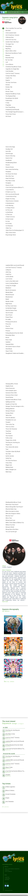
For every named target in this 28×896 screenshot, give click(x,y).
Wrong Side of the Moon (12, 529)
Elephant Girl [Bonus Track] (13, 93)
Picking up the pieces (11, 321)
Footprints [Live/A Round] (12, 109)
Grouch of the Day (10, 155)
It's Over (8, 221)
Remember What (10, 335)
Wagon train (9, 465)
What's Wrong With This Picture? (14, 506)
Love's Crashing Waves (12, 283)
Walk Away (8, 471)
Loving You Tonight (11, 285)
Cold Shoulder (9, 71)
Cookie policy (7, 878)
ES (23, 9)
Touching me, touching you (13, 442)
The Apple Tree (10, 44)
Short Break (9, 348)
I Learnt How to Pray (11, 196)
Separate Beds (10, 344)
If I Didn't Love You (10, 192)
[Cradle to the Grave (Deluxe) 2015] (14, 645)
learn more (5, 601)
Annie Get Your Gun (11, 39)
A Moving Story (10, 37)
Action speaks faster (11, 32)
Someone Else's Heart (11, 395)
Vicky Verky (9, 462)
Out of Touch (9, 315)
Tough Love (9, 444)
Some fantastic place (11, 390)
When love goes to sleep (12, 511)
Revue (7, 337)
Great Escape (9, 153)
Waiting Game (9, 467)
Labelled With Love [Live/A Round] (15, 265)
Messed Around (10, 294)
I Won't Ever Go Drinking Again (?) (15, 230)
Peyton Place (9, 317)
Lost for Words (9, 276)
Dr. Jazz (8, 89)
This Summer (9, 435)
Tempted (8, 422)
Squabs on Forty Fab (11, 404)
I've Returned (9, 225)
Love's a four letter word (12, 281)
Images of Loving (10, 198)
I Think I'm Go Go (10, 216)
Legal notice (7, 877)
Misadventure (9, 297)
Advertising (7, 879)
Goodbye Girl (9, 149)
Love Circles (9, 278)
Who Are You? (9, 515)
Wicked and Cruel (10, 520)
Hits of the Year (10, 176)
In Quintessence (10, 203)
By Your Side (9, 60)
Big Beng (8, 48)
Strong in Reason (10, 411)
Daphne (8, 80)
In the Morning (9, 205)
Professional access (8, 890)
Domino (8, 84)
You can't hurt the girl (11, 531)
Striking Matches (10, 408)
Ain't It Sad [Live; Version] (12, 35)
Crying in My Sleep (11, 75)
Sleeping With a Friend (12, 383)
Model (7, 299)
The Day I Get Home (11, 82)
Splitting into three (10, 401)
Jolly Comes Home (11, 232)
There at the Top (10, 424)
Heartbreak (8, 160)
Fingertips (8, 105)
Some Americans (10, 388)
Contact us (7, 870)
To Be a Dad (9, 438)
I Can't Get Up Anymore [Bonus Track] (16, 187)
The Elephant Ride (11, 96)
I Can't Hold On (10, 189)
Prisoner (8, 330)
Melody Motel (9, 292)
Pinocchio (8, 324)
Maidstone (8, 288)
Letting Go (8, 269)
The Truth (8, 453)
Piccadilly (8, 319)
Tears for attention (10, 417)
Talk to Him (8, 415)
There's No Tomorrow (11, 429)
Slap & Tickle (9, 351)
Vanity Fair (8, 458)
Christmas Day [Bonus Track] (13, 66)
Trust (7, 449)
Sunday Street (9, 413)
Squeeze (6, 723)
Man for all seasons (11, 290)
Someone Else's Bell (11, 392)
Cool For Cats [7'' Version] (12, 73)
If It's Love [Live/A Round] (12, 194)
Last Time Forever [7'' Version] (14, 267)
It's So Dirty (9, 223)
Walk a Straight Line (11, 469)
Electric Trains (9, 91)
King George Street (11, 234)
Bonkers (8, 55)
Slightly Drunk (9, 386)
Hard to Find (9, 158)
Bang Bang (9, 46)
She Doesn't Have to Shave (13, 346)
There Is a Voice (10, 426)
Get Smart (8, 116)
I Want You (8, 228)
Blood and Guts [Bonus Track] (13, 53)
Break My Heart (10, 57)
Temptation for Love (11, 420)
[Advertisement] (14, 132)
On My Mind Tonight (11, 308)
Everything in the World (12, 98)
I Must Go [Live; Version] (12, 201)
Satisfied (8, 342)
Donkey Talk (9, 87)
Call (7, 62)
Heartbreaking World (11, 162)
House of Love (9, 185)
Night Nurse (9, 303)
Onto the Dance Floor (11, 310)
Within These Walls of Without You (15, 522)
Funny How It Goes (11, 114)
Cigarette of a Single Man (12, 69)
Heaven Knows (10, 167)
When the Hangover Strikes (13, 513)
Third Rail (8, 431)
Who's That (9, 518)
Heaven (8, 165)
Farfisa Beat (9, 100)
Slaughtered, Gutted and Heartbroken (15, 353)
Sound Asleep (9, 397)
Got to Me (8, 151)
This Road (8, 433)
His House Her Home (11, 174)
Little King (8, 272)
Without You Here (10, 524)
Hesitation (8, 171)
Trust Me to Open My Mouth (13, 451)
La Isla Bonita (9, 212)
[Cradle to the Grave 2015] (14, 667)
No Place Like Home (11, 306)
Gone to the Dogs (10, 146)
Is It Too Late (9, 210)
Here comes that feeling (12, 169)
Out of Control (9, 312)
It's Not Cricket (9, 219)
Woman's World (10, 527)
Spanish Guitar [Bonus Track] (13, 399)
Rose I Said (9, 339)
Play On (8, 326)
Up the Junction (10, 456)
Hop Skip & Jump (10, 180)
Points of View (9, 328)
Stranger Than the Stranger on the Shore (16, 406)
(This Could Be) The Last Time (14, 28)
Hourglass (8, 183)
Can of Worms (9, 64)
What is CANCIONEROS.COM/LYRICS (12, 868)
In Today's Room (10, 207)
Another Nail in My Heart (12, 42)
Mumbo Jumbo (9, 301)
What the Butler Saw (11, 509)
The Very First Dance (11, 460)
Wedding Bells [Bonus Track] (13, 502)
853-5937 (8, 30)
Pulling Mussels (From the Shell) (14, 333)
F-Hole (7, 102)
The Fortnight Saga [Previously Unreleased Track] (16, 111)
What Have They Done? (12, 504)
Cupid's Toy (9, 78)
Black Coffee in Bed (11, 51)
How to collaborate (8, 871)
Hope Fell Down (10, 178)
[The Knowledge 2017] (14, 624)
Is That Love (9, 214)
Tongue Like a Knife (11, 440)
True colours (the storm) (12, 447)
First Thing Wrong (10, 107)
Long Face (8, 274)
